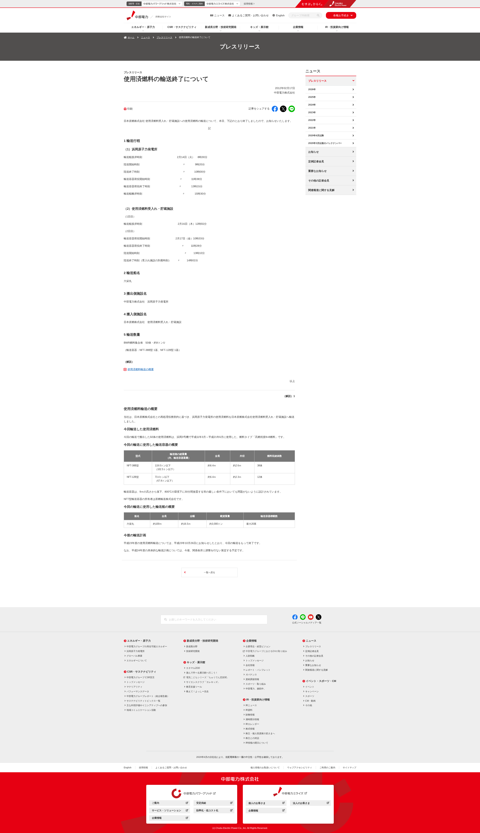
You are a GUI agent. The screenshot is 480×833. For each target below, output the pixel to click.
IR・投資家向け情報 (337, 26)
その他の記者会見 (318, 180)
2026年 (312, 89)
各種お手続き (341, 15)
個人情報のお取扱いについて (265, 767)
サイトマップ (349, 767)
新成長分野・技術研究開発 (220, 26)
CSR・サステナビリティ (181, 26)
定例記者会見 (316, 161)
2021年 (312, 128)
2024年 (312, 104)
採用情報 (143, 767)
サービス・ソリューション (170, 811)
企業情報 (298, 26)
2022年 (312, 120)
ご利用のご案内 (327, 767)
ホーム (131, 37)
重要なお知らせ (317, 170)
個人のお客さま (266, 804)
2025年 (312, 97)
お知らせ (313, 151)
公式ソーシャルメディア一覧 (306, 622)
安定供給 (214, 803)
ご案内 (170, 803)
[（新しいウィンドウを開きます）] (192, 793)
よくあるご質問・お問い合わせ (250, 15)
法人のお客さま (311, 804)
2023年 (312, 112)
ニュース (219, 15)
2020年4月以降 (316, 135)
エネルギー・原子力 (143, 26)
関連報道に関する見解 (321, 190)
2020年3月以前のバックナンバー (325, 143)
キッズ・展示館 (259, 26)
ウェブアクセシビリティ (299, 767)
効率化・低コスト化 (214, 811)
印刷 (130, 108)
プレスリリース (164, 37)
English (280, 15)
